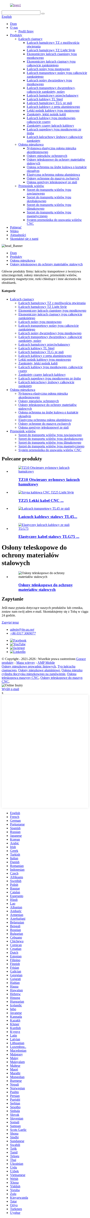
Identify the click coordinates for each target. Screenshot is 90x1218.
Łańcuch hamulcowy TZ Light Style (51, 50)
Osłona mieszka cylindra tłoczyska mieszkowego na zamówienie (42, 672)
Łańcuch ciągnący (30, 39)
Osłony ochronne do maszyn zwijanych (53, 178)
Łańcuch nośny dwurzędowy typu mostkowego (49, 333)
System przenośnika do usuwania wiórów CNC (49, 450)
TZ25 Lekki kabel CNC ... (41, 500)
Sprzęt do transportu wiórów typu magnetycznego (51, 446)
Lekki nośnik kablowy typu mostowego (53, 110)
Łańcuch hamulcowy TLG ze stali (49, 103)
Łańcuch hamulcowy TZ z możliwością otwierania (52, 303)
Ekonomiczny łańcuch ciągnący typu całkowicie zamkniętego (51, 63)
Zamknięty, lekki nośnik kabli (46, 114)
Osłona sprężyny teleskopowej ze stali (52, 182)
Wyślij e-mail (10, 689)
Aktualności (18, 235)
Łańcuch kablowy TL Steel (45, 99)
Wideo (14, 231)
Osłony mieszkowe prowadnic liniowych (29, 666)
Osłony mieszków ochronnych (47, 156)
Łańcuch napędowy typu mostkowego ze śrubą (49, 378)
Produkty (16, 35)
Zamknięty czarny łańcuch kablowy (50, 125)
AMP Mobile (46, 662)
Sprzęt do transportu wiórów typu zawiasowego (50, 435)
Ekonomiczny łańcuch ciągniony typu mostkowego (52, 310)
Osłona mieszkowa (31, 144)
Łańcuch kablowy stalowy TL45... (47, 516)
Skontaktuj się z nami (24, 238)
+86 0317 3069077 (23, 633)
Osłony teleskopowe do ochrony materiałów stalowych (46, 264)
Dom (13, 24)
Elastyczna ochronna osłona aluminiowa (53, 174)
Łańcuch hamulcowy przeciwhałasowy (52, 95)
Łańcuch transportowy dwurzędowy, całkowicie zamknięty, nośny (51, 89)
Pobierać (16, 227)
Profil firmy (26, 31)
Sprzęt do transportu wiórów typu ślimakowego (49, 442)
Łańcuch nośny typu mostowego (48, 69)
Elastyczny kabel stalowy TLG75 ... (48, 536)
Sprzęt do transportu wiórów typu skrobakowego (50, 438)
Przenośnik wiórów (31, 186)
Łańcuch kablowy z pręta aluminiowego (53, 106)
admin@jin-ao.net (22, 629)
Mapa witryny (25, 662)
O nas (14, 27)
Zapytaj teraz (10, 622)
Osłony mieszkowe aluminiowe (39, 670)
